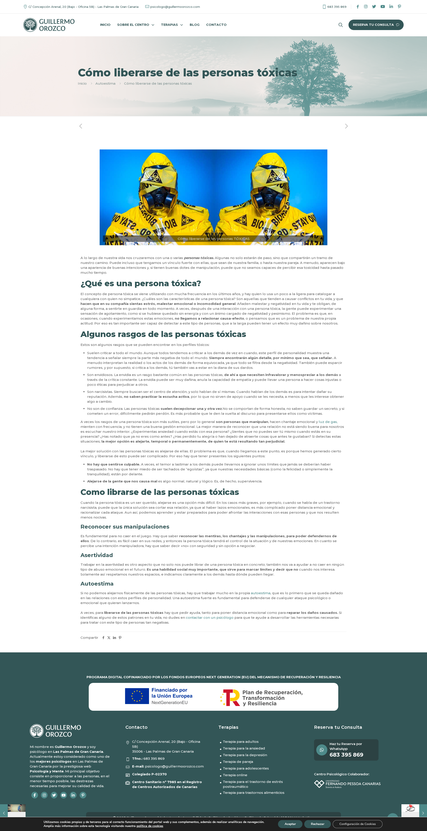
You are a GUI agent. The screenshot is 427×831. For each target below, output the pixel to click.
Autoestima (105, 83)
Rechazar (317, 824)
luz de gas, (328, 422)
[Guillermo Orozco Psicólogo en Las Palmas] (49, 25)
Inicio (82, 83)
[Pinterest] (399, 7)
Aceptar (290, 824)
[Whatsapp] (323, 749)
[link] (49, 25)
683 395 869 (154, 758)
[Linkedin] (391, 7)
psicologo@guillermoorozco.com (174, 766)
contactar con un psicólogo (209, 617)
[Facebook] (358, 7)
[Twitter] (374, 7)
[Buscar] (340, 25)
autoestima (260, 593)
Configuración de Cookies (357, 824)
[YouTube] (383, 7)
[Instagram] (366, 7)
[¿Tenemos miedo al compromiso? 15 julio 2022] (414, 813)
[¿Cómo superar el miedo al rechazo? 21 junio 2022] (13, 813)
